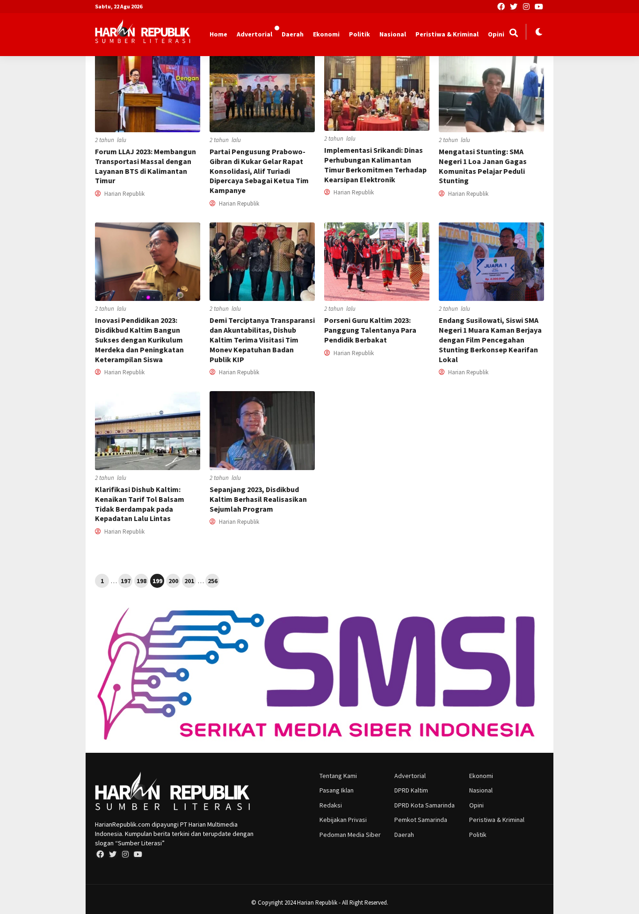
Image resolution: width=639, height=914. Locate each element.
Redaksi (331, 805)
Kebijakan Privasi (343, 819)
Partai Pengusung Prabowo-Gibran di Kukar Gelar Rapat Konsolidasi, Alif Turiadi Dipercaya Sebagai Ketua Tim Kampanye (259, 171)
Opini (496, 34)
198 (141, 581)
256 (213, 581)
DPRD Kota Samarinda (424, 805)
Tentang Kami (338, 775)
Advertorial (254, 34)
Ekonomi (326, 34)
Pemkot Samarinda (420, 819)
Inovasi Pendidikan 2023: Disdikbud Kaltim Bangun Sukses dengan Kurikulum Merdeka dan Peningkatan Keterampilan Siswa (139, 339)
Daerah (293, 34)
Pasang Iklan (337, 790)
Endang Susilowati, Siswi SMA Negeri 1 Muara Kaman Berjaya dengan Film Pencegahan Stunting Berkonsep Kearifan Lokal (490, 339)
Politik (359, 34)
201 (189, 581)
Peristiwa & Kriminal (447, 34)
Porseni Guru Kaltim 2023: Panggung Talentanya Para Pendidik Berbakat (370, 329)
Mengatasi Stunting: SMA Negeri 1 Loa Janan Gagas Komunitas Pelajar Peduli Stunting (483, 166)
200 (173, 581)
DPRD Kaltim (411, 790)
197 (126, 581)
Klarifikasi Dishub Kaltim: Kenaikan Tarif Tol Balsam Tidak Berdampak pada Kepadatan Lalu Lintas (139, 504)
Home (218, 34)
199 (157, 581)
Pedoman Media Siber (350, 834)
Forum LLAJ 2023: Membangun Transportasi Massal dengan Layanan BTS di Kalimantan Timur (145, 166)
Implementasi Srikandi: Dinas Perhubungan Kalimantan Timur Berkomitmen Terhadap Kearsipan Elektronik (375, 164)
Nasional (392, 34)
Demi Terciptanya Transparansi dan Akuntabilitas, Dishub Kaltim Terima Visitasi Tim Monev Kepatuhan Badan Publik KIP (262, 339)
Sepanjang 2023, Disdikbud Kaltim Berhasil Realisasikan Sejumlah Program (258, 499)
